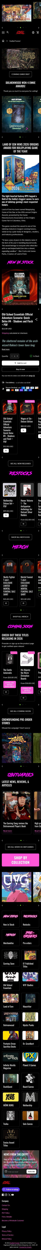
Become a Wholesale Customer (13, 1221)
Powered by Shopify (25, 1247)
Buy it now (20, 369)
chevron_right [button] (38, 27)
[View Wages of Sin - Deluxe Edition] (27, 408)
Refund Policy (7, 1239)
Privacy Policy (6, 1231)
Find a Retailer (7, 1217)
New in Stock (12, 401)
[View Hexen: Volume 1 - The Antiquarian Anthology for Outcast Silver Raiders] (27, 490)
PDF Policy (5, 1213)
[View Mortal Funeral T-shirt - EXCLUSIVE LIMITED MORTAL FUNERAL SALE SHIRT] (27, 566)
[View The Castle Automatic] (9, 659)
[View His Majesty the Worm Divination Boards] (27, 659)
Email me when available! (9, 684)
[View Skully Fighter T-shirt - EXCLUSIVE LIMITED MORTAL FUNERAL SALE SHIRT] (9, 566)
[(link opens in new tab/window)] (20, 59)
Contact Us (6, 1205)
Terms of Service (7, 1235)
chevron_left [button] (2, 27)
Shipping (5, 333)
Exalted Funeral (14, 1243)
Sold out (13, 653)
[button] (17, 27)
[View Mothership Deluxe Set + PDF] (9, 490)
